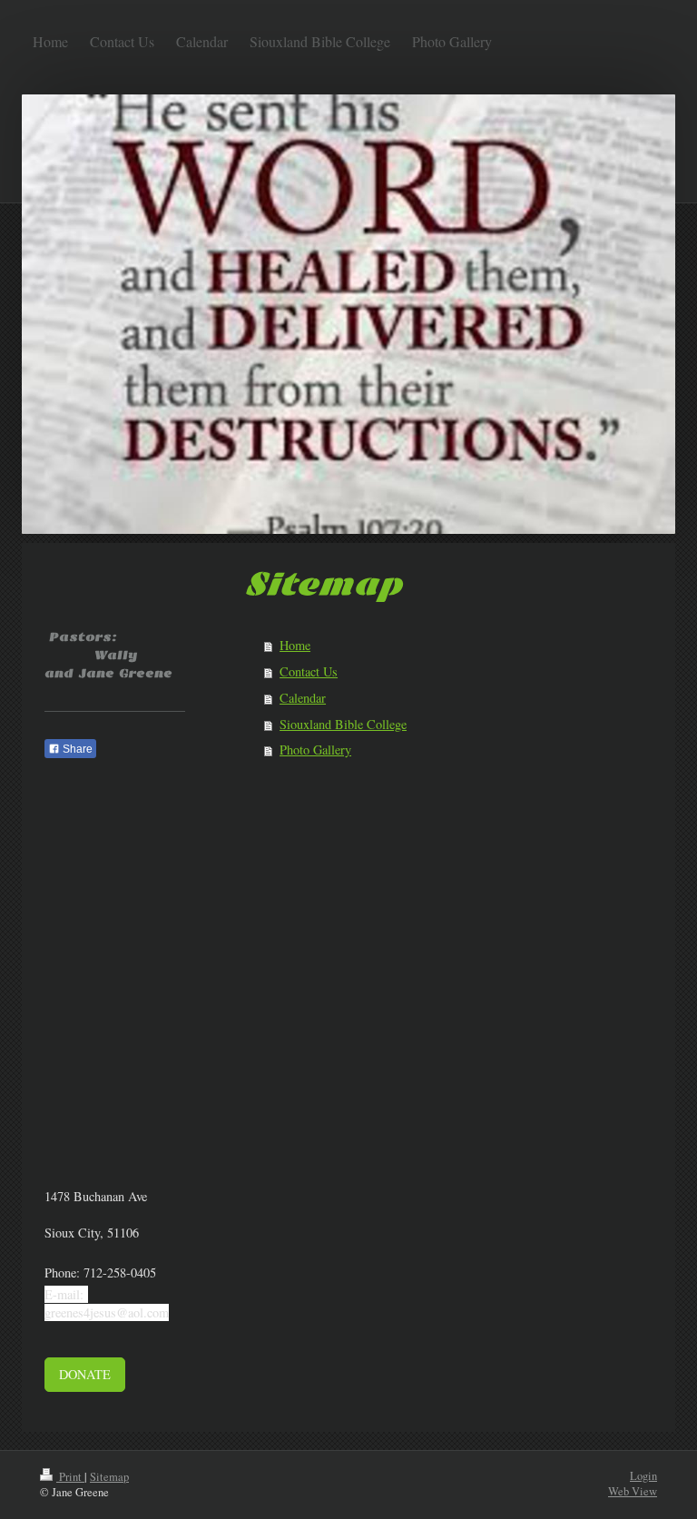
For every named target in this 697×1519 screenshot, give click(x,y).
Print (70, 1476)
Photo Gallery (315, 749)
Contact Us (309, 671)
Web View (632, 1491)
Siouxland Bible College (343, 724)
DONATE (85, 1374)
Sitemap (109, 1476)
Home (295, 645)
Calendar (303, 697)
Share (76, 749)
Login (643, 1476)
